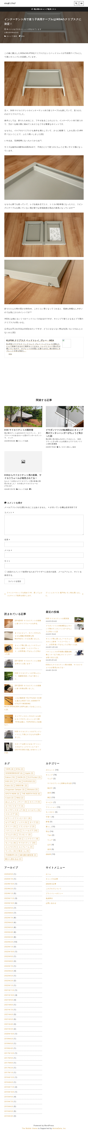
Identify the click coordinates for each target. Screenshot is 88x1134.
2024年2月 (8, 889)
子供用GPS (11, 855)
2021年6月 (8, 1014)
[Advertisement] (44, 378)
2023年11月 (9, 898)
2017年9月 (8, 1058)
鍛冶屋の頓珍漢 (28, 855)
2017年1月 (8, 1073)
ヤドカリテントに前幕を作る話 (59, 783)
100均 (9, 769)
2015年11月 (9, 1087)
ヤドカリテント (27, 843)
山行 (49, 845)
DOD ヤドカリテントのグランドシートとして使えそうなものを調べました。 (28, 734)
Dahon (10, 777)
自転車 (48, 854)
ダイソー (10, 826)
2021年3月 (8, 1029)
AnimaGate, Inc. (59, 1128)
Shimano (32, 790)
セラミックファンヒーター (18, 818)
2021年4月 (8, 1024)
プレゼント (25, 835)
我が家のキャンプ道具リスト (44, 9)
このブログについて (53, 889)
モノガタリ (63, 447)
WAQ (20, 798)
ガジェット (50, 770)
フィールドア (29, 831)
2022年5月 (8, 976)
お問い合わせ (51, 903)
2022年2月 (8, 981)
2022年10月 (9, 952)
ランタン (10, 851)
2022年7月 (8, 966)
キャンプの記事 (52, 879)
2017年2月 (8, 1068)
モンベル (10, 843)
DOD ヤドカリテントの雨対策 (57, 619)
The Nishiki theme (30, 1128)
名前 (7, 539)
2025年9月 (8, 874)
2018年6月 (8, 1039)
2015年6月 (8, 1106)
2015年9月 (8, 1097)
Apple (29, 773)
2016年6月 (8, 1082)
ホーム (48, 874)
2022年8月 (8, 961)
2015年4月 (8, 1116)
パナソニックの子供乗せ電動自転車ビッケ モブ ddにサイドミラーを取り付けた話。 (59, 654)
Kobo (9, 786)
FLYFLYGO (29, 781)
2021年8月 (8, 1005)
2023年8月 (8, 913)
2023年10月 (9, 903)
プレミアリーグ (13, 839)
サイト (7, 561)
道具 (15, 36)
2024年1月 (8, 893)
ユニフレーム (26, 847)
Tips (49, 835)
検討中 (50, 788)
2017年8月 (8, 1063)
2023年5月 (8, 927)
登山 (47, 831)
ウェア (50, 779)
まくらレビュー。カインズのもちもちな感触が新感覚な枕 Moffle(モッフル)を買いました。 (28, 636)
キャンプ (10, 36)
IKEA (22, 36)
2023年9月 (8, 908)
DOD (9, 781)
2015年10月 (9, 1092)
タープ (34, 822)
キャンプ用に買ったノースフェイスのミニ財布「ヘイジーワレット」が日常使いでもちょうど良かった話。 (62, 642)
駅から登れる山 (13, 859)
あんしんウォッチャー (16, 802)
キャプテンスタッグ (15, 810)
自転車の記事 (51, 884)
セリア (9, 822)
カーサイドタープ (14, 806)
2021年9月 (8, 1000)
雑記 (49, 797)
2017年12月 (9, 1053)
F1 (18, 781)
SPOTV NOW (12, 794)
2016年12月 (9, 1077)
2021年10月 (9, 995)
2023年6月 (8, 922)
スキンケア (11, 814)
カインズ (35, 802)
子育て (48, 817)
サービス (49, 802)
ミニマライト (31, 839)
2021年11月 (9, 990)
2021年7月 (8, 1010)
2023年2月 (8, 942)
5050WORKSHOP (14, 773)
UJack (9, 798)
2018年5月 (8, 1044)
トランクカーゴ (26, 826)
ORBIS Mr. (21, 786)
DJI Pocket (34, 777)
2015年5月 (8, 1111)
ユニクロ (10, 847)
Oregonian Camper (14, 790)
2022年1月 (8, 985)
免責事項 (49, 898)
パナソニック (12, 831)
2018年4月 (8, 1048)
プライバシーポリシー (54, 893)
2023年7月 (8, 918)
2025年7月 (8, 879)
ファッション (51, 807)
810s (19, 769)
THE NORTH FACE (31, 794)
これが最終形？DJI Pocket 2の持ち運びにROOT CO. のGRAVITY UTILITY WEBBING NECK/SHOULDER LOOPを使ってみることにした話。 (23, 703)
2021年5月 (8, 1019)
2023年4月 (8, 932)
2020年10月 (9, 1034)
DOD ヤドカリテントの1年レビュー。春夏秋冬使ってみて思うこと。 (28, 676)
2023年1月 (8, 947)
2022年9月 (8, 956)
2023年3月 (8, 937)
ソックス (22, 822)
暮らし (69, 447)
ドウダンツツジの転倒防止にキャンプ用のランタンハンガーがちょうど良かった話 (59, 629)
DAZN (22, 777)
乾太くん (24, 851)
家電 (47, 822)
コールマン (34, 810)
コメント (9, 512)
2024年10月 (9, 884)
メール (8, 550)
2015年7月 (8, 1102)
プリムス (10, 835)
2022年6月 (8, 971)
